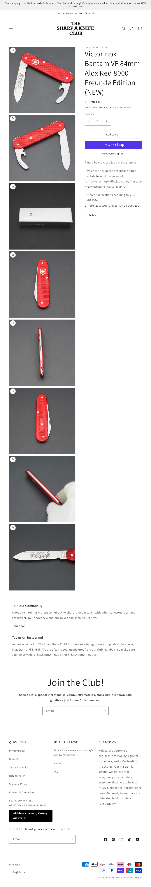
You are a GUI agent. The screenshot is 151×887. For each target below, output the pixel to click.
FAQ (56, 771)
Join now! (18, 626)
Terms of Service (19, 767)
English (17, 872)
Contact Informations (22, 792)
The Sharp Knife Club (114, 877)
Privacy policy (17, 750)
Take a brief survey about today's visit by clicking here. (73, 753)
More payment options (113, 153)
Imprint (13, 759)
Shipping (103, 107)
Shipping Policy (18, 784)
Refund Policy (17, 775)
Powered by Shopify (133, 877)
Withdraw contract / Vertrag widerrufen (30, 816)
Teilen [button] (92, 215)
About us (59, 763)
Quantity (89, 114)
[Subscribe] (104, 711)
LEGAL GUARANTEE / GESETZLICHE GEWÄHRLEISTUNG (28, 803)
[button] (11, 29)
